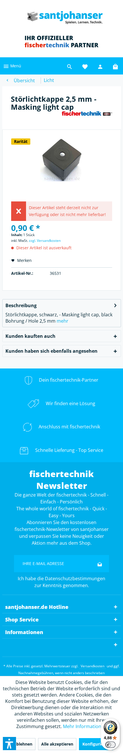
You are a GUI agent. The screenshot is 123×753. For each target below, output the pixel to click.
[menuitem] (12, 65)
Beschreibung (21, 305)
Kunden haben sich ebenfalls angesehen (51, 351)
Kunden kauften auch (30, 336)
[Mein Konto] (100, 65)
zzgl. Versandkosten (45, 240)
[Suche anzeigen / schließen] (69, 65)
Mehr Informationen (85, 726)
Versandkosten (92, 666)
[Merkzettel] (85, 65)
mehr (62, 321)
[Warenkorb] (116, 65)
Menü (15, 65)
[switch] (110, 745)
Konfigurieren (96, 744)
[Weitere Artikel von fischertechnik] (86, 116)
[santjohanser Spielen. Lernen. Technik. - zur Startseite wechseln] (61, 16)
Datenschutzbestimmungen (75, 578)
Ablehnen (22, 744)
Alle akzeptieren (57, 744)
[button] (9, 743)
